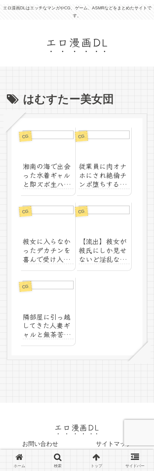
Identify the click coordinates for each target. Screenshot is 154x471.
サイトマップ (114, 443)
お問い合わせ (40, 443)
